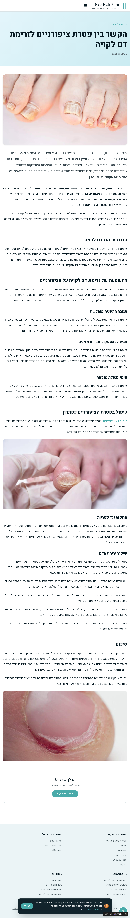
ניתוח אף (123, 845)
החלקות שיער (55, 841)
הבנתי (27, 906)
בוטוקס (123, 864)
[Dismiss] (126, 914)
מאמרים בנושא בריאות (116, 894)
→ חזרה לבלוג (120, 24)
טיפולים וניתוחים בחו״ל (116, 885)
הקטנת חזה (121, 855)
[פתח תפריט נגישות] (123, 911)
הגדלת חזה (122, 850)
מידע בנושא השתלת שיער (114, 880)
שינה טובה (57, 880)
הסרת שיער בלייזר (53, 845)
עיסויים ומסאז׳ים (119, 889)
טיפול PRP (57, 850)
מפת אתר (16, 908)
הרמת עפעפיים (120, 860)
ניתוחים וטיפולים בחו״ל (51, 889)
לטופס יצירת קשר (65, 793)
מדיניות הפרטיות (93, 909)
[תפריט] (47, 5)
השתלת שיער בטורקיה (116, 841)
